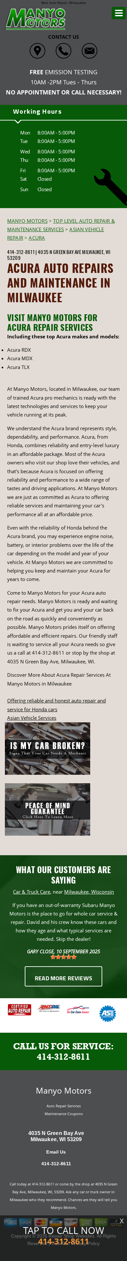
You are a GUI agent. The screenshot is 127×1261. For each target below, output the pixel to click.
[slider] (63, 956)
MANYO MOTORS (27, 221)
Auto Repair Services (64, 1105)
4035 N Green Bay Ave (59, 251)
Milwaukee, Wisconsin (89, 891)
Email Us (56, 1152)
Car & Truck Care (31, 891)
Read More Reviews (63, 979)
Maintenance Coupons (64, 1113)
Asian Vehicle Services (31, 718)
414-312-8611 (21, 251)
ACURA (37, 237)
